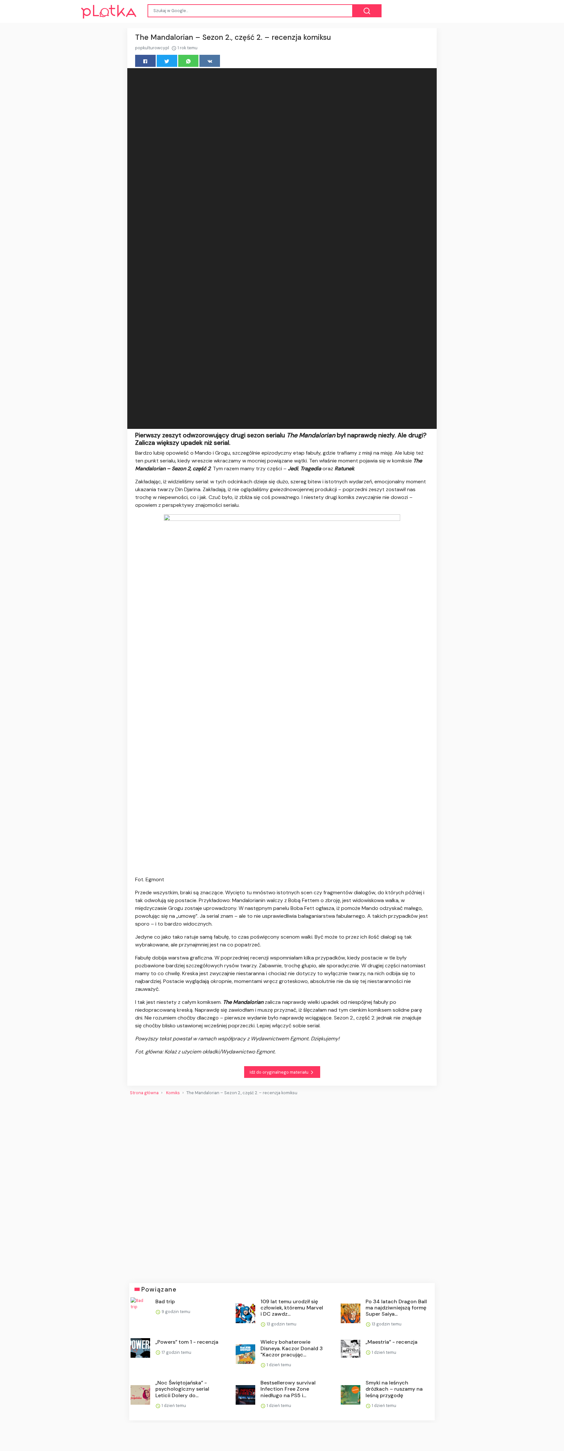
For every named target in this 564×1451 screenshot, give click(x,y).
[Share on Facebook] (145, 61)
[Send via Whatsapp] (188, 61)
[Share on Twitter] (167, 61)
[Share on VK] (209, 61)
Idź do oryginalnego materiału (279, 1072)
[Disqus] (282, 1186)
